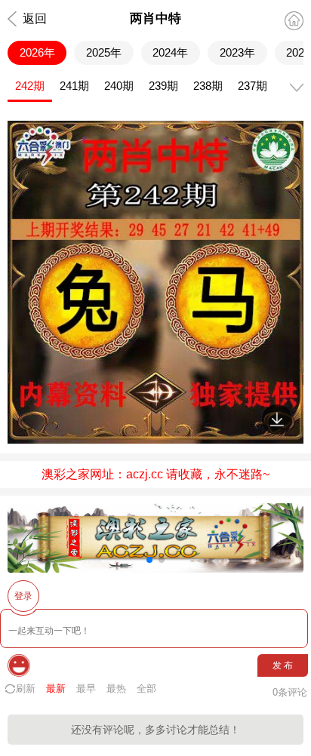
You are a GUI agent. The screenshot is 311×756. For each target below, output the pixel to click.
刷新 (25, 688)
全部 (146, 688)
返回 (35, 18)
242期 (30, 85)
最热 (116, 688)
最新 (56, 688)
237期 (252, 85)
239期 (163, 85)
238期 (208, 85)
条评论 (290, 692)
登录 (23, 596)
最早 (86, 688)
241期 (74, 85)
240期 (119, 85)
